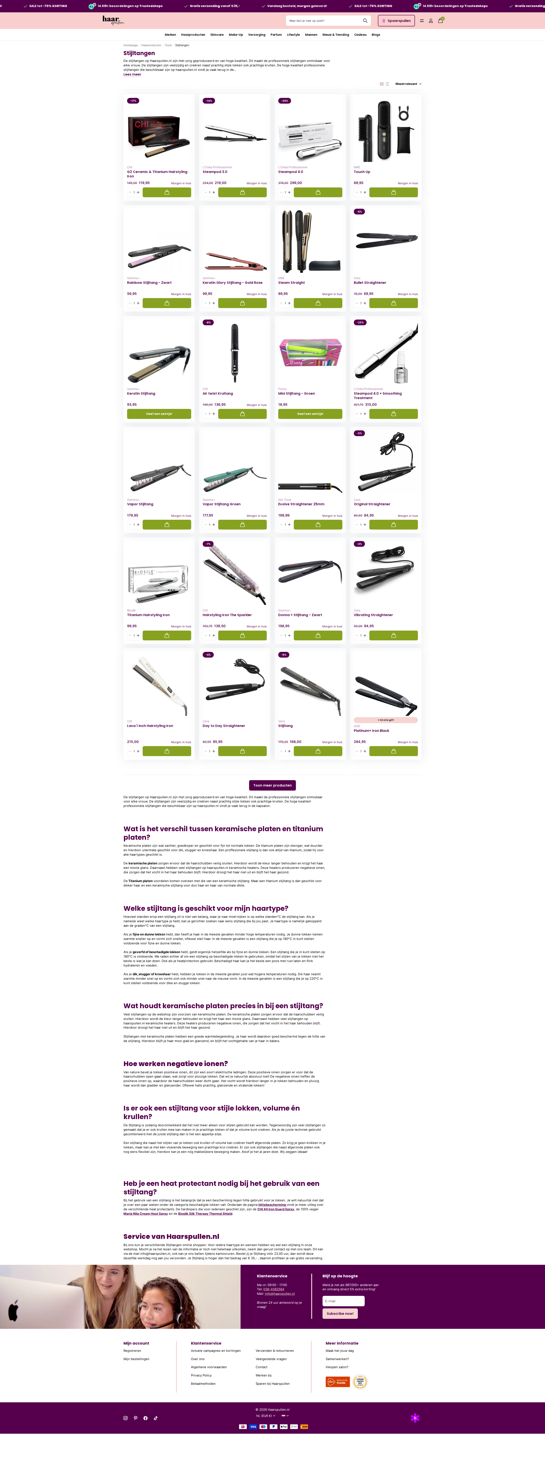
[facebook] (145, 1418)
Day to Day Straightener (224, 726)
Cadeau (360, 35)
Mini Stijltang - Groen (296, 393)
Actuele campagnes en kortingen (216, 1351)
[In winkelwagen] (167, 192)
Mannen (311, 35)
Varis (281, 721)
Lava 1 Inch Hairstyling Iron (150, 726)
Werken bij (264, 1375)
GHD (357, 726)
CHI (129, 167)
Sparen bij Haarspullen (273, 1383)
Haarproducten (193, 35)
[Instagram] (125, 1418)
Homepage (130, 45)
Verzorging (256, 35)
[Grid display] (381, 84)
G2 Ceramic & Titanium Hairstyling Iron (157, 174)
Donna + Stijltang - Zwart (300, 615)
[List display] (387, 84)
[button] (138, 192)
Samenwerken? (337, 1359)
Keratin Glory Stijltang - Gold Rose (232, 282)
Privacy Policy (201, 1375)
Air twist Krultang (218, 393)
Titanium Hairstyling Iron (148, 615)
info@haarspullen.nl (280, 1294)
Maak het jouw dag (340, 1351)
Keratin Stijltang (141, 393)
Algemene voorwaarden (209, 1367)
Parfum (276, 35)
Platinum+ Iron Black (371, 730)
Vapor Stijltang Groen (222, 504)
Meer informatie (342, 1343)
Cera (357, 278)
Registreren (132, 1351)
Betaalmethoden (203, 1383)
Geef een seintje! (159, 414)
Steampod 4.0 (290, 172)
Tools (168, 45)
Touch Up (362, 172)
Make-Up (236, 35)
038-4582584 (273, 1289)
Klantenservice (206, 1343)
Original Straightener (372, 504)
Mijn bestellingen (136, 1359)
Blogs (376, 35)
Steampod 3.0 (215, 172)
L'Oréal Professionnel (217, 167)
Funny (282, 389)
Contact (261, 1367)
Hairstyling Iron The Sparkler (227, 615)
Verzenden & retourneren (275, 1351)
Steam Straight (291, 282)
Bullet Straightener (370, 282)
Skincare (217, 35)
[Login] (431, 21)
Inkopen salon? (337, 1367)
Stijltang (285, 726)
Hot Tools (284, 499)
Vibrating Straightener (373, 615)
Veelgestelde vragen (271, 1359)
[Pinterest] (135, 1418)
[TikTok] (156, 1418)
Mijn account (136, 1343)
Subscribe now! (340, 1313)
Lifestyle (293, 35)
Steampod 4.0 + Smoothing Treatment (378, 395)
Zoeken (365, 20)
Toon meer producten (272, 785)
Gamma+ (133, 278)
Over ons (198, 1359)
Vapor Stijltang (140, 504)
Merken (170, 35)
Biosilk (131, 610)
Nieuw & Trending (336, 35)
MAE (357, 167)
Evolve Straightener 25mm (301, 504)
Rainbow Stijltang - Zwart (149, 282)
